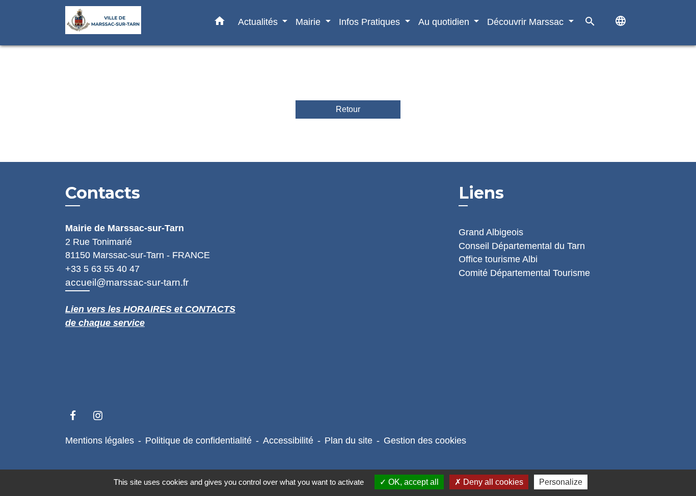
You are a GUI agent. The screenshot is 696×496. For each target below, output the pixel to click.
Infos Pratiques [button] (371, 21)
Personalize (560, 482)
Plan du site (348, 440)
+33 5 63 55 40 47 (102, 269)
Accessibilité (288, 440)
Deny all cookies (492, 482)
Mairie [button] (309, 21)
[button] (219, 23)
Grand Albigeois (491, 232)
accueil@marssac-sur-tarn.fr (127, 282)
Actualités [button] (259, 21)
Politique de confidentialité (198, 440)
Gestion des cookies (425, 440)
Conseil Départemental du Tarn (522, 246)
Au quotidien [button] (445, 21)
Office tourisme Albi (498, 259)
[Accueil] (129, 23)
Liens (481, 193)
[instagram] (102, 415)
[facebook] (77, 415)
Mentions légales (99, 440)
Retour (348, 109)
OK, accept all (412, 482)
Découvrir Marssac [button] (526, 21)
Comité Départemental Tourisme (524, 273)
